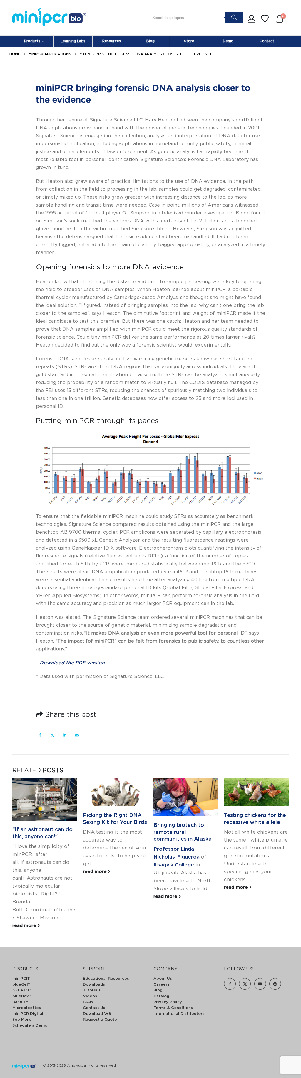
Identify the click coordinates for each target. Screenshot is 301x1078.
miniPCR (21, 979)
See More (21, 1020)
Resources (111, 41)
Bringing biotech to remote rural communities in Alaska (182, 832)
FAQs (88, 1002)
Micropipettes (26, 1008)
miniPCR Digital (27, 1014)
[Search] (234, 17)
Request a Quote (100, 1020)
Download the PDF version (72, 662)
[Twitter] (245, 984)
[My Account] (251, 19)
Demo (228, 41)
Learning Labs (73, 41)
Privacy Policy (167, 1002)
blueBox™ (21, 996)
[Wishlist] (265, 19)
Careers (161, 984)
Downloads (94, 984)
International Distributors (179, 1014)
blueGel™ (21, 984)
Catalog (161, 996)
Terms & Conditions (173, 1008)
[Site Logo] (49, 18)
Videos (90, 996)
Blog (150, 41)
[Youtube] (260, 984)
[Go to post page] (44, 799)
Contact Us (94, 1008)
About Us (162, 979)
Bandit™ (20, 1002)
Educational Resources (106, 979)
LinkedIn (64, 735)
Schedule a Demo (29, 1026)
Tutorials (92, 990)
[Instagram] (275, 984)
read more (25, 925)
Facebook (40, 735)
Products (32, 41)
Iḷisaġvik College (173, 864)
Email (77, 735)
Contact (267, 41)
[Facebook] (230, 984)
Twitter (52, 735)
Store (189, 41)
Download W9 (97, 1014)
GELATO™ (21, 990)
